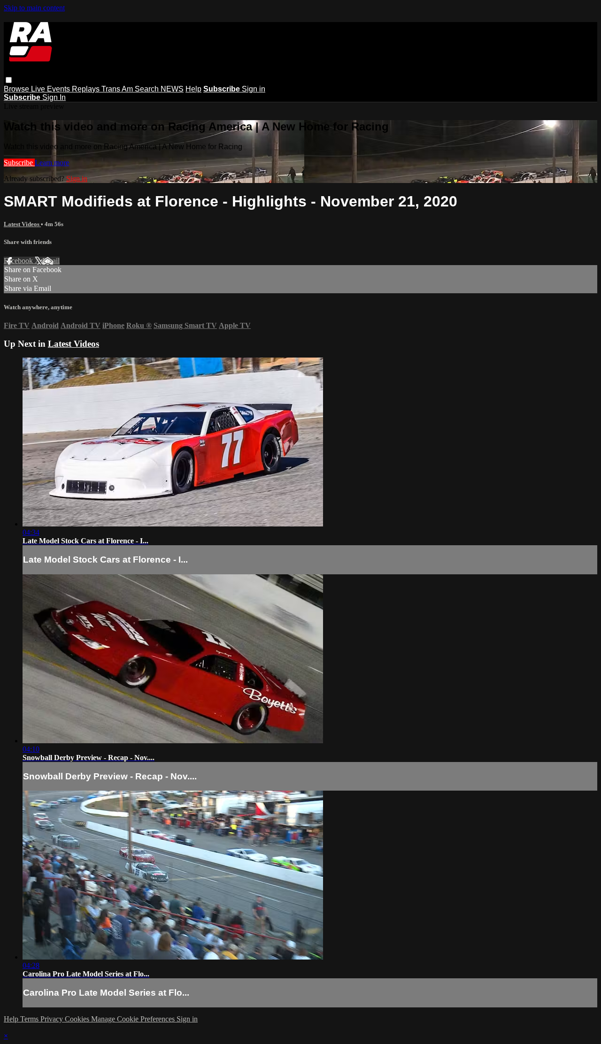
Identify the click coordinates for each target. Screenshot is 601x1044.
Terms (30, 1019)
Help (193, 89)
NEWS (172, 89)
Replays (86, 89)
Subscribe (19, 163)
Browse (17, 89)
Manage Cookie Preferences (134, 1019)
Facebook (19, 261)
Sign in (253, 89)
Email (51, 261)
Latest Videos (22, 224)
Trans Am (118, 89)
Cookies (78, 1019)
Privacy (52, 1019)
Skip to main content (34, 8)
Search (148, 89)
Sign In (54, 97)
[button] (9, 80)
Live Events (51, 89)
